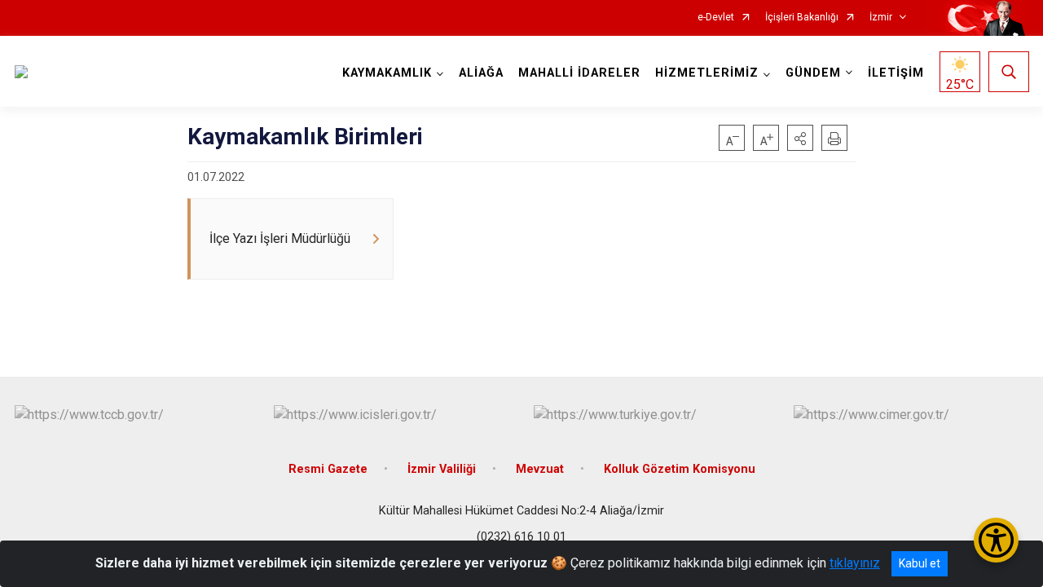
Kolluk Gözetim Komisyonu (679, 469)
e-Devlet (716, 17)
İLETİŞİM (896, 73)
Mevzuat (540, 469)
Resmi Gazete (327, 469)
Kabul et (919, 563)
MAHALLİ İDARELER (579, 73)
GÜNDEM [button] (813, 73)
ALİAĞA (481, 73)
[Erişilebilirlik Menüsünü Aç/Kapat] (996, 540)
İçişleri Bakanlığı (801, 17)
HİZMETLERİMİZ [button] (707, 73)
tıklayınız (855, 563)
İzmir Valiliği (441, 469)
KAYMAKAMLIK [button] (387, 73)
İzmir (880, 17)
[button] (800, 138)
